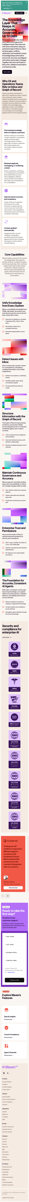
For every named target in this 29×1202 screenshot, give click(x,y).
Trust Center (5, 1154)
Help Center (5, 1152)
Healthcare (5, 1174)
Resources (5, 1147)
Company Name (11, 960)
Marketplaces (6, 1169)
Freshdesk (5, 1117)
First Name (9, 936)
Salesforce (5, 1114)
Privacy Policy (11, 972)
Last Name (9, 944)
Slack (3, 1119)
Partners (4, 1144)
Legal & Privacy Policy (8, 1197)
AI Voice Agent (6, 1089)
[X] (7, 1073)
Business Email (11, 952)
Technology (5, 1172)
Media (3, 1180)
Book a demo (7, 72)
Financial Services (7, 1167)
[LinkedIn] (3, 1073)
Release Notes (6, 1159)
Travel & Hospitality (7, 1182)
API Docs (4, 1157)
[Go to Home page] (7, 13)
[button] (26, 13)
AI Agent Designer (7, 1087)
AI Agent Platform (7, 1082)
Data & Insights (6, 1097)
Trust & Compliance (7, 1102)
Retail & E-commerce (7, 1185)
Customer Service (7, 1129)
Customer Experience (8, 1126)
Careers (4, 1141)
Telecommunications (7, 1177)
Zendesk (4, 1111)
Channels (4, 1104)
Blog (3, 1149)
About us (4, 1139)
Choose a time (14, 980)
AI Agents (4, 1084)
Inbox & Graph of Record (8, 1099)
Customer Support (7, 1132)
